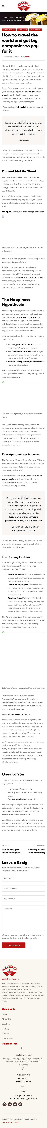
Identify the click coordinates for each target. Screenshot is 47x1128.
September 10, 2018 (23, 530)
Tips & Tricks (22, 29)
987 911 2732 (23, 1078)
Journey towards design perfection (27, 211)
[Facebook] (5, 1104)
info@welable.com (23, 1095)
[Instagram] (20, 1104)
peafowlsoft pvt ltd (11, 1122)
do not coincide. (28, 317)
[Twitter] (15, 1104)
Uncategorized (35, 29)
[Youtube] (10, 1104)
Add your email (25, 823)
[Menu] (3, 6)
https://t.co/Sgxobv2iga (23, 516)
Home (4, 17)
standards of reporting (32, 277)
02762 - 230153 (23, 1081)
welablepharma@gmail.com (23, 1098)
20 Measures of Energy (19, 714)
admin (27, 56)
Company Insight (17, 17)
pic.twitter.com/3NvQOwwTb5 (23, 520)
